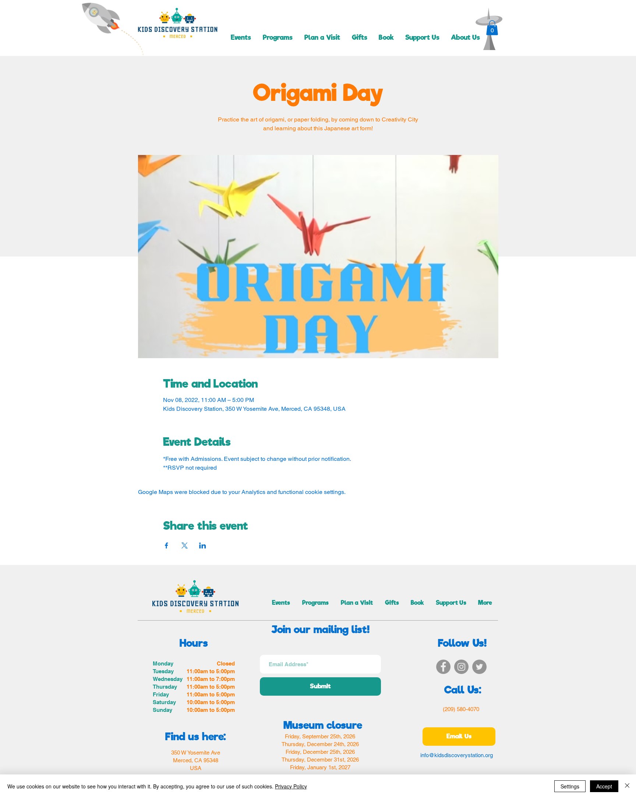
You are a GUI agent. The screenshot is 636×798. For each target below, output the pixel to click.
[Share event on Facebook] (166, 545)
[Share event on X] (184, 545)
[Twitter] (479, 667)
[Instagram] (461, 667)
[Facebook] (443, 667)
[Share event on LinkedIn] (202, 545)
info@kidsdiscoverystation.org (456, 755)
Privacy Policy (291, 786)
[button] (492, 27)
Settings (570, 786)
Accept (604, 786)
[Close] (627, 786)
